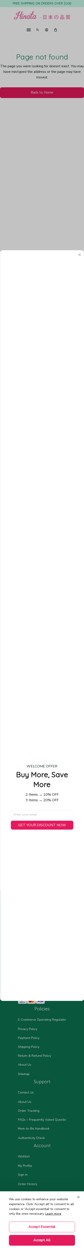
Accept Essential (42, 1226)
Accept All (42, 1240)
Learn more (53, 1214)
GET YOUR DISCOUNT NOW (42, 825)
